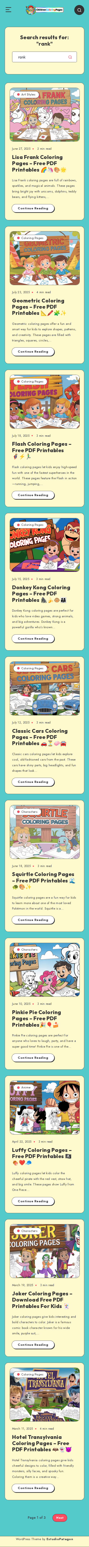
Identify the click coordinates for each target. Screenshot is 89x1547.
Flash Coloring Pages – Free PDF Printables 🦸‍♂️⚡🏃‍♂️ (41, 450)
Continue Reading (33, 208)
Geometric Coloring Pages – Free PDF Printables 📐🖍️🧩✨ (39, 306)
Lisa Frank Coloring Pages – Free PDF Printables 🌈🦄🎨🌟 (39, 163)
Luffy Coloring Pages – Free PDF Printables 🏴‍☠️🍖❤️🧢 (42, 1156)
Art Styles (28, 94)
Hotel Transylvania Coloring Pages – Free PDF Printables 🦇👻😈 (42, 1443)
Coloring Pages (32, 238)
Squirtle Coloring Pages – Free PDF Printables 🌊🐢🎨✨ (44, 880)
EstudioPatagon (60, 1539)
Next (59, 1518)
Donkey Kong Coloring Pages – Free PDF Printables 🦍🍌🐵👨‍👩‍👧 (41, 593)
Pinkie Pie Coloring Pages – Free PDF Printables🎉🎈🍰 (36, 1018)
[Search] (79, 10)
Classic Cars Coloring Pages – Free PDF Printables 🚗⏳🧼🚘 (40, 737)
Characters (29, 812)
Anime (26, 1087)
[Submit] (70, 57)
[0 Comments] (70, 97)
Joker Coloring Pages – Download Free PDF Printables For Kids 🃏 (42, 1299)
